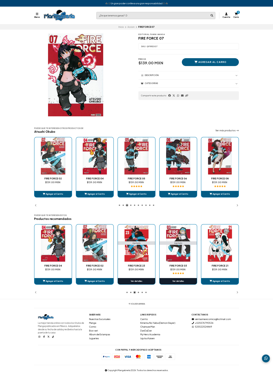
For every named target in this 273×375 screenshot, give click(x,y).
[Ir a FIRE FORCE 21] (178, 243)
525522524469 (203, 327)
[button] (186, 95)
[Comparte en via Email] (182, 95)
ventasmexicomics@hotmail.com (213, 319)
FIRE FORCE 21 (178, 265)
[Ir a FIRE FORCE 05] (94, 155)
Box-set (93, 330)
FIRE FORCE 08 (178, 178)
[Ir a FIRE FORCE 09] (220, 155)
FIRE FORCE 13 (220, 265)
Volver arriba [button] (137, 304)
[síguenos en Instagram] (39, 336)
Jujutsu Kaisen (147, 338)
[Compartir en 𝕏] (173, 95)
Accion (131, 27)
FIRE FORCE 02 (53, 265)
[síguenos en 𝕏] (49, 336)
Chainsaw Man (147, 327)
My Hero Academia (150, 334)
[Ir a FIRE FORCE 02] (53, 243)
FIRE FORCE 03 (136, 265)
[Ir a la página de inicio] (59, 15)
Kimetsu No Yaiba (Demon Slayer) (157, 323)
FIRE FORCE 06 (136, 178)
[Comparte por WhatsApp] (178, 95)
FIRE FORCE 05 (94, 178)
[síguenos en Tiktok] (53, 336)
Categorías (151, 83)
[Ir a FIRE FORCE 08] (178, 155)
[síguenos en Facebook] (44, 336)
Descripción (152, 75)
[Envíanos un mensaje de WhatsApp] (266, 358)
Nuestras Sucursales (99, 319)
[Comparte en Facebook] (169, 95)
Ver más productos (225, 130)
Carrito (144, 319)
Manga (92, 323)
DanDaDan (146, 330)
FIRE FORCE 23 (94, 265)
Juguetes (94, 338)
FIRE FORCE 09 (220, 178)
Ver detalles (95, 281)
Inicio (121, 27)
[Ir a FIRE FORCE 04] (53, 155)
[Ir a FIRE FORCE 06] (136, 155)
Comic (92, 327)
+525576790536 (204, 323)
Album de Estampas (99, 334)
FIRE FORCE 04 (53, 178)
